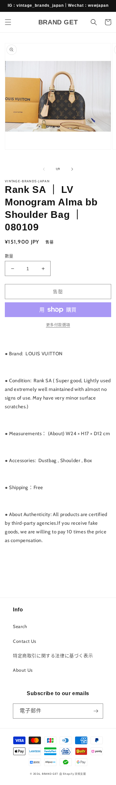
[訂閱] (96, 711)
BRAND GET (50, 773)
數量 (9, 255)
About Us (23, 670)
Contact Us (24, 641)
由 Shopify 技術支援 (72, 773)
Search (20, 626)
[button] (8, 22)
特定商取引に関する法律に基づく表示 (53, 656)
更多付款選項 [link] (58, 325)
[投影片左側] (44, 169)
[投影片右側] (72, 169)
